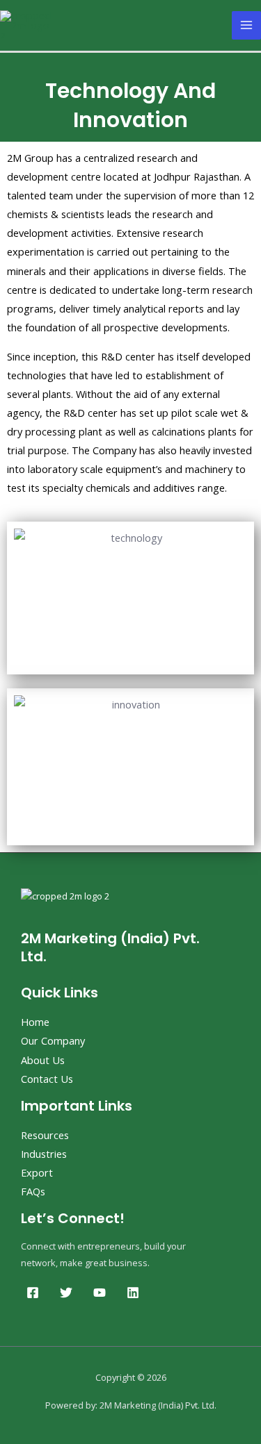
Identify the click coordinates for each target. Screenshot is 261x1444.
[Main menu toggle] (246, 25)
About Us (43, 1060)
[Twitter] (66, 1292)
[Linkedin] (133, 1292)
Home (35, 1022)
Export (37, 1172)
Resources (45, 1135)
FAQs (33, 1191)
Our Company (53, 1040)
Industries (44, 1154)
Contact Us (47, 1079)
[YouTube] (99, 1292)
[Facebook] (33, 1292)
